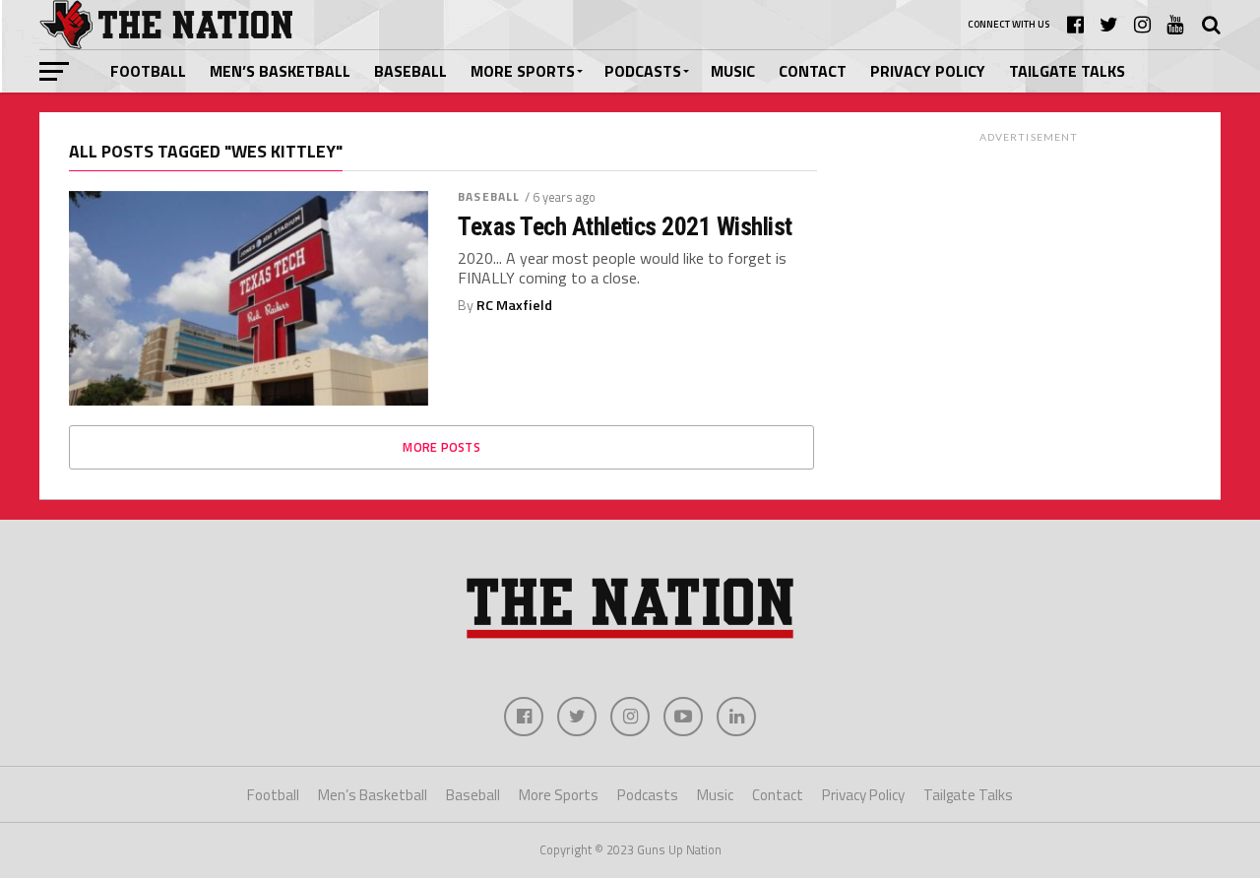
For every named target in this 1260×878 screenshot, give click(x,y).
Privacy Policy (927, 71)
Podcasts (642, 71)
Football (148, 71)
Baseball (410, 71)
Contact (813, 71)
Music (733, 71)
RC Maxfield (514, 305)
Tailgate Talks (1067, 71)
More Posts (441, 447)
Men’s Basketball (280, 71)
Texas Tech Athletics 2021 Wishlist (625, 226)
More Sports (523, 71)
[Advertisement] (1028, 275)
